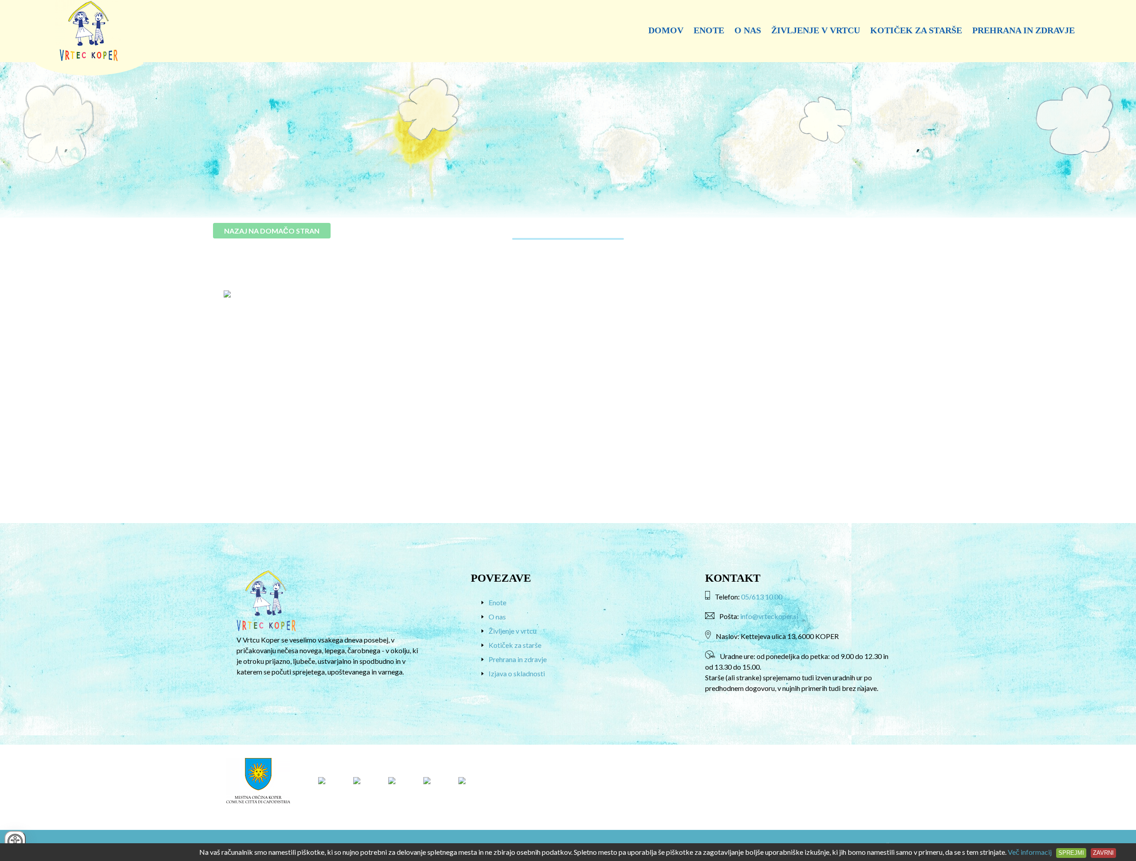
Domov (665, 30)
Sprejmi (1071, 852)
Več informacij (1030, 852)
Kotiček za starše (916, 30)
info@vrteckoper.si (769, 616)
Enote (709, 30)
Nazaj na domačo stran (272, 230)
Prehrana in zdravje (1023, 30)
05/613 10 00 (761, 596)
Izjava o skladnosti (517, 673)
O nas (747, 30)
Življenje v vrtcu (815, 30)
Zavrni (1103, 852)
